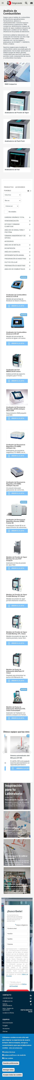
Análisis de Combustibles (15, 269)
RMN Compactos (11, 84)
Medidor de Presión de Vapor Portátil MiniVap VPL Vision (16, 633)
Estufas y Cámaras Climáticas (12, 225)
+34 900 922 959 (8, 998)
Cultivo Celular (11, 262)
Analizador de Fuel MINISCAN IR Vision (13, 370)
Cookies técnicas (9, 1052)
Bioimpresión (10, 248)
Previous (3, 753)
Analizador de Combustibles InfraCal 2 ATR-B (16, 295)
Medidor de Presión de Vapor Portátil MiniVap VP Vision (16, 595)
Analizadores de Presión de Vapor (17, 113)
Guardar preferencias (10, 1063)
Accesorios (20, 187)
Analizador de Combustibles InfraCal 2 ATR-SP (16, 333)
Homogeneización (12, 221)
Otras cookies (8, 1058)
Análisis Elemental (12, 252)
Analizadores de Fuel (12, 170)
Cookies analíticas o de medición (14, 1055)
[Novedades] (6, 212)
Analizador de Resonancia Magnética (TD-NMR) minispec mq (15, 446)
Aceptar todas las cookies (12, 1075)
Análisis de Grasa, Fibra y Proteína (15, 231)
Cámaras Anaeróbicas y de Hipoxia (15, 237)
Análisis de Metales (12, 245)
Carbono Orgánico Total (14, 217)
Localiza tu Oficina (8, 1013)
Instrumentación (8, 1023)
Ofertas (5, 1031)
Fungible (7, 191)
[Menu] (2, 1)
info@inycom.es (7, 1001)
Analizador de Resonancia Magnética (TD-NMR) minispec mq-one (15, 483)
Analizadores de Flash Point (15, 141)
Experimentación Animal (14, 255)
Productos (9, 187)
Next (31, 753)
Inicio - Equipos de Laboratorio (8, 1009)
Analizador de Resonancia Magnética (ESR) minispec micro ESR (15, 408)
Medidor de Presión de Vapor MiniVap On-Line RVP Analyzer (16, 558)
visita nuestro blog (26, 1011)
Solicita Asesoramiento (7, 1004)
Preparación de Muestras (15, 266)
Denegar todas (8, 1070)
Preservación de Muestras (15, 259)
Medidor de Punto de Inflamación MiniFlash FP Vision (15, 671)
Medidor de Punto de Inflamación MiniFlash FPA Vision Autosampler (15, 708)
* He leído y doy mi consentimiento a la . (18, 984)
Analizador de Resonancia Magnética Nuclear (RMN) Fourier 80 (15, 521)
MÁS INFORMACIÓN (15, 1048)
